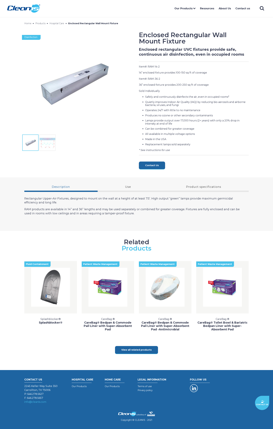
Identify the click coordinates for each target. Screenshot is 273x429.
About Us (225, 8)
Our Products (183, 8)
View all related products (136, 349)
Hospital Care (56, 23)
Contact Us (152, 165)
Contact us (242, 8)
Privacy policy (145, 390)
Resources (207, 8)
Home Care (113, 379)
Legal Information (152, 379)
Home (27, 23)
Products (40, 23)
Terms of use (145, 386)
